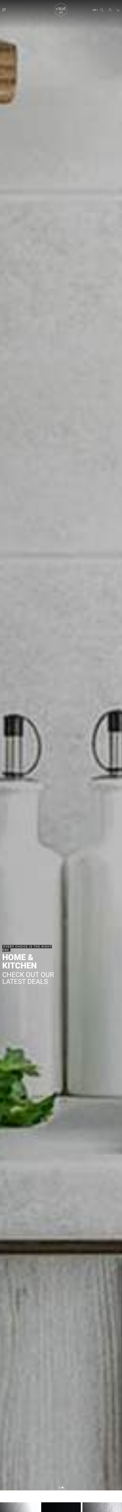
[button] (59, 1487)
